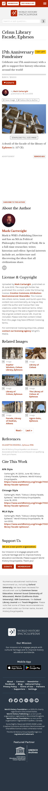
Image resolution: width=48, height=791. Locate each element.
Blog (20, 684)
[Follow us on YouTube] (37, 701)
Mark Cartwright (20, 91)
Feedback (10, 684)
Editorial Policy (32, 684)
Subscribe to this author (14, 202)
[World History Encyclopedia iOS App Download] (15, 668)
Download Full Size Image (24, 137)
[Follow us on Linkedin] (26, 701)
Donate (8, 566)
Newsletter (33, 681)
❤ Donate (9, 82)
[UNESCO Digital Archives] (24, 753)
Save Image (9, 100)
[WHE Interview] (4, 267)
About (10, 681)
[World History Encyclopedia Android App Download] (33, 668)
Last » (29, 430)
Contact (20, 681)
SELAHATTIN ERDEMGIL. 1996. (18, 445)
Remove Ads (39, 156)
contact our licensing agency (16, 331)
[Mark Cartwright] (24, 220)
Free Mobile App (27, 3)
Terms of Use (26, 686)
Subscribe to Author (28, 100)
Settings (32, 689)
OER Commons (21, 599)
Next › (19, 430)
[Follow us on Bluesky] (21, 701)
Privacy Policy (10, 686)
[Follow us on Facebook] (11, 701)
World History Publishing (18, 714)
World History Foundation (16, 709)
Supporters (19, 689)
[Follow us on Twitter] (16, 701)
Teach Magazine (30, 602)
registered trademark (24, 734)
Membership (13, 3)
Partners (40, 686)
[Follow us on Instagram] (31, 701)
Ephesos (7, 147)
